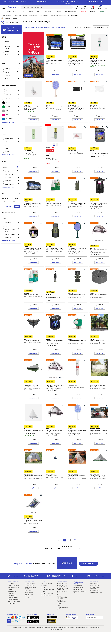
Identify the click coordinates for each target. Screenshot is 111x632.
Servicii (102, 12)
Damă (22, 12)
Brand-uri (92, 12)
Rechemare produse (46, 595)
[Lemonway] (20, 621)
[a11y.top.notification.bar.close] (108, 2)
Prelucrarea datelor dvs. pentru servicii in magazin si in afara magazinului (63, 596)
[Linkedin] (56, 617)
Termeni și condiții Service (62, 592)
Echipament (48, 12)
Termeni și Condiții (17, 627)
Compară (56, 71)
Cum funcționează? (95, 585)
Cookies (59, 603)
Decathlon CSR (12, 595)
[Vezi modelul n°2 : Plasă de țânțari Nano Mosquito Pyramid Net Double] (35, 512)
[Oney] (12, 621)
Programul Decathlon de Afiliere (79, 592)
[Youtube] (50, 617)
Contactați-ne (12, 603)
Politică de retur (29, 592)
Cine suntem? (11, 583)
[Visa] (9, 617)
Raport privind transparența (82, 627)
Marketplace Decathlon (14, 601)
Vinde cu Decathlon (95, 583)
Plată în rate (28, 590)
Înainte (74, 540)
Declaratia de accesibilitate (56, 629)
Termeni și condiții (62, 583)
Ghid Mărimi (28, 597)
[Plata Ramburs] (16, 621)
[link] (28, 75)
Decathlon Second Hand (47, 593)
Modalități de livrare (30, 583)
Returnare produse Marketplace (95, 588)
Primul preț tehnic (13, 597)
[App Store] (33, 618)
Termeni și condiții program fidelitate (62, 586)
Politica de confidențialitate (61, 601)
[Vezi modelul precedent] (47, 377)
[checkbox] (11, 90)
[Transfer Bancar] (20, 618)
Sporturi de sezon (78, 587)
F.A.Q (72, 627)
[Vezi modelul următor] (63, 377)
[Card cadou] (23, 617)
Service (43, 591)
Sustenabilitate (12, 591)
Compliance (11, 593)
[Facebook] (48, 617)
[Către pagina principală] (13, 7)
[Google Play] (33, 622)
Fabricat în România (13, 599)
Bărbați (31, 12)
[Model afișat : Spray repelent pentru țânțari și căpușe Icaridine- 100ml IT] (54, 144)
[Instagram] (53, 617)
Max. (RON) (15, 198)
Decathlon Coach (77, 589)
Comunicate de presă (13, 585)
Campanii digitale (29, 599)
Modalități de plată (29, 585)
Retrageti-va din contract (29, 595)
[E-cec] (9, 622)
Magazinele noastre (13, 587)
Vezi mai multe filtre (8, 122)
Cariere (10, 589)
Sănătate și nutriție (70, 12)
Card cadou (44, 585)
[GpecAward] (51, 622)
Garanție (43, 587)
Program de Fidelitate (46, 583)
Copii (38, 12)
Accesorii (58, 12)
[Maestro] (16, 617)
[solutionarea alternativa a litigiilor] (72, 618)
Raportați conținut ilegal (96, 592)
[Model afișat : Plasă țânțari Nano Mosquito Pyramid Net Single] (32, 512)
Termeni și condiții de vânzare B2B (62, 589)
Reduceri (83, 12)
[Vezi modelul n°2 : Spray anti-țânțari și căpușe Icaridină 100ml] (57, 144)
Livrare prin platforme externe (30, 588)
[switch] (4, 30)
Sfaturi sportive (77, 585)
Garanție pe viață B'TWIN (47, 589)
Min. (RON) (5, 198)
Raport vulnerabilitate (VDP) (62, 608)
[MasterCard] (12, 617)
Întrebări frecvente (95, 590)
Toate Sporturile (12, 12)
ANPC (58, 605)
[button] (11, 47)
